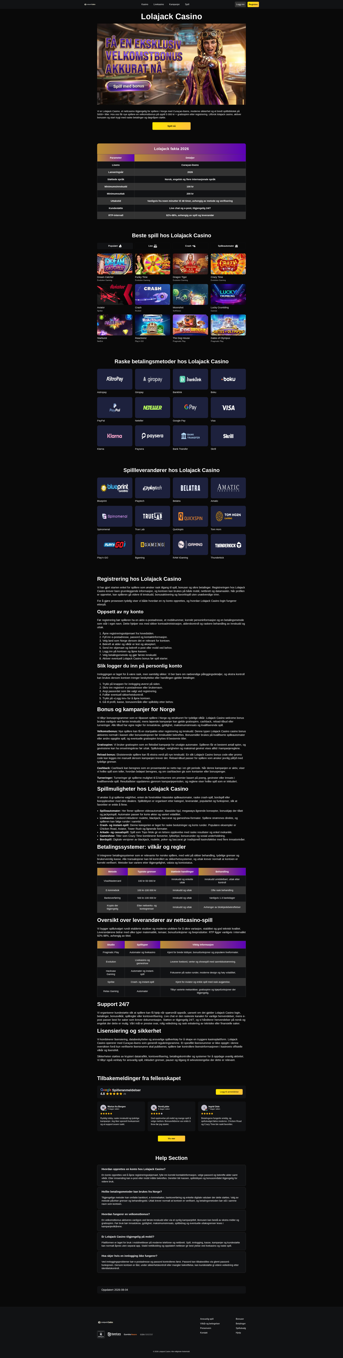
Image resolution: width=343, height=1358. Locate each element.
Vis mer (171, 1138)
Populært (113, 246)
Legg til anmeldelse (229, 1092)
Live (150, 246)
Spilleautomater (226, 246)
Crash (188, 246)
